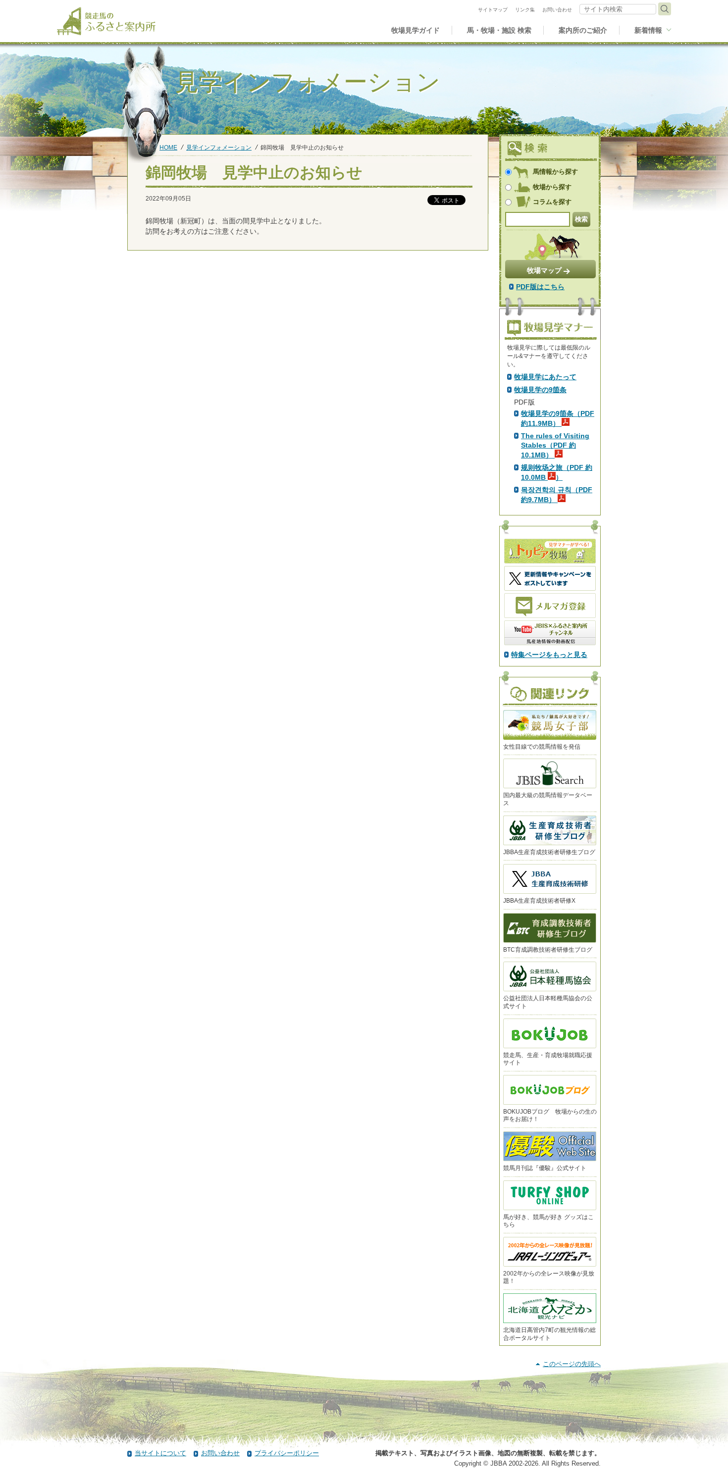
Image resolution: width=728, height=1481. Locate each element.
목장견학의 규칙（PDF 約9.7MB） (556, 495)
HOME (168, 147)
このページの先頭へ (572, 1364)
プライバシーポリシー (287, 1453)
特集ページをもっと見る (549, 655)
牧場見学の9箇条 (540, 390)
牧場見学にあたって (545, 377)
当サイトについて (160, 1453)
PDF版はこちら (540, 287)
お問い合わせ (220, 1453)
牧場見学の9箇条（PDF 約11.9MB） (557, 418)
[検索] (664, 8)
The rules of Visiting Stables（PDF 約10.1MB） (555, 445)
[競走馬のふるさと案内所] (106, 21)
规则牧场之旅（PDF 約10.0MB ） (556, 472)
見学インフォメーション (219, 147)
